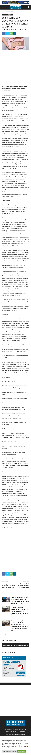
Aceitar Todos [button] (21, 751)
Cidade (3, 601)
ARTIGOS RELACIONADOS (8, 593)
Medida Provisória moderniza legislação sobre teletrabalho (23, 585)
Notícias (8, 11)
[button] (28, 7)
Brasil (12, 11)
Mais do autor (20, 593)
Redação (6, 29)
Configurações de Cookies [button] (9, 751)
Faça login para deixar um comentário (15, 645)
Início (3, 11)
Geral (11, 14)
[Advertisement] (15, 68)
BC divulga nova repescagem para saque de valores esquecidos (8, 585)
